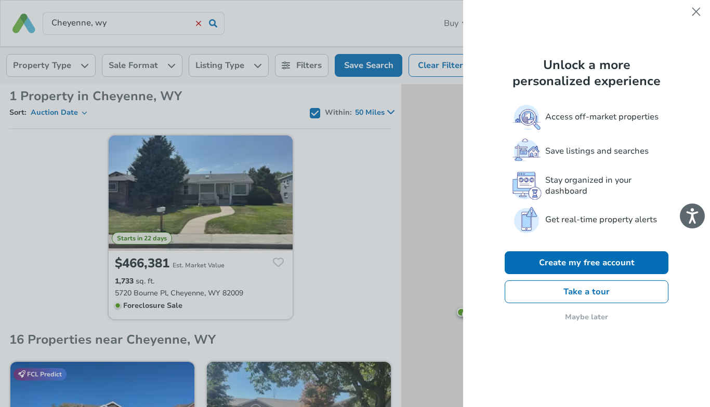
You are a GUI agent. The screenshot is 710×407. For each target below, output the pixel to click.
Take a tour (586, 291)
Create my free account (587, 262)
